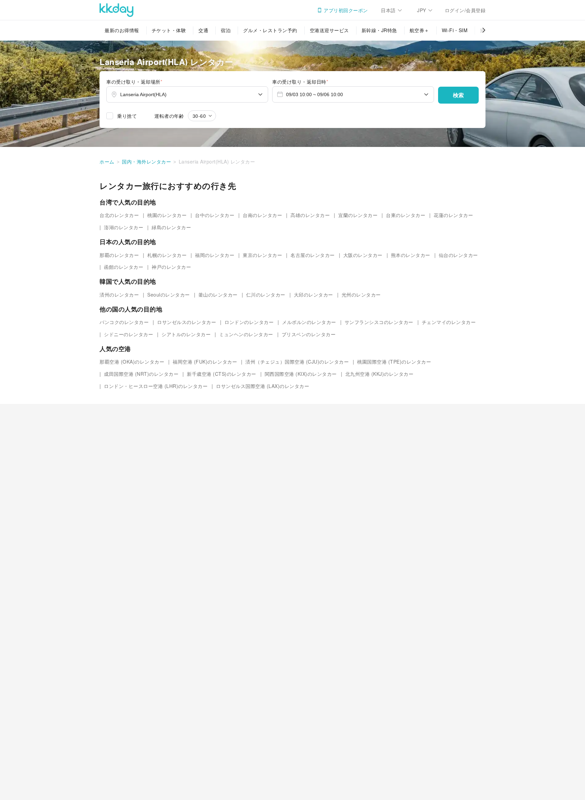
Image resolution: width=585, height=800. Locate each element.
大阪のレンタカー (363, 254)
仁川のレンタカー (265, 294)
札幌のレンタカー (167, 254)
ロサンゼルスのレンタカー (186, 322)
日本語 (388, 10)
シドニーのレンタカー (128, 334)
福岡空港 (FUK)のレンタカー (205, 361)
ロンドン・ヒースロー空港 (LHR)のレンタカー (156, 386)
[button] (458, 95)
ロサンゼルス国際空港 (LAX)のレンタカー (262, 386)
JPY (421, 10)
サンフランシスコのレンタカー (379, 322)
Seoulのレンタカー (168, 294)
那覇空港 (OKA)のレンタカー (132, 361)
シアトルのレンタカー (186, 334)
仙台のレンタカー (458, 254)
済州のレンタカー (119, 294)
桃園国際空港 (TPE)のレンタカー (394, 361)
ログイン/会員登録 (465, 10)
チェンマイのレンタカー (449, 322)
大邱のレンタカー (313, 294)
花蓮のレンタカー (453, 215)
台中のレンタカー (214, 215)
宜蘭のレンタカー (357, 215)
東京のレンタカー (262, 254)
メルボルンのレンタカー (309, 322)
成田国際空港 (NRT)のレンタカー (141, 373)
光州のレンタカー (361, 294)
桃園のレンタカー (167, 215)
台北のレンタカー (119, 215)
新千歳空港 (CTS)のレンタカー (221, 373)
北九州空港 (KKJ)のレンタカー (379, 373)
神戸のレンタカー (171, 266)
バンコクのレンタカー (124, 322)
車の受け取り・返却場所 (134, 81)
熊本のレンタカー (410, 254)
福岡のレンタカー (214, 254)
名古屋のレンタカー (312, 254)
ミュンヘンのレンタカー (246, 334)
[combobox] (187, 94)
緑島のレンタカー (171, 227)
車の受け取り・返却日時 (300, 81)
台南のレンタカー (262, 215)
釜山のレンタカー (218, 294)
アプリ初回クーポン (346, 10)
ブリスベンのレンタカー (309, 334)
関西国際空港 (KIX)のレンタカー (301, 373)
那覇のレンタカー (119, 254)
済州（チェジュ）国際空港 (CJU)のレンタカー (297, 361)
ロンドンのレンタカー (249, 322)
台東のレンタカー (405, 215)
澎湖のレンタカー (123, 227)
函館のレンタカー (123, 266)
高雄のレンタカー (310, 215)
